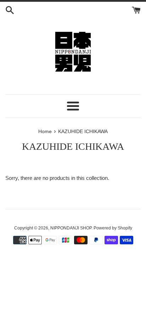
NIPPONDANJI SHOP (70, 228)
